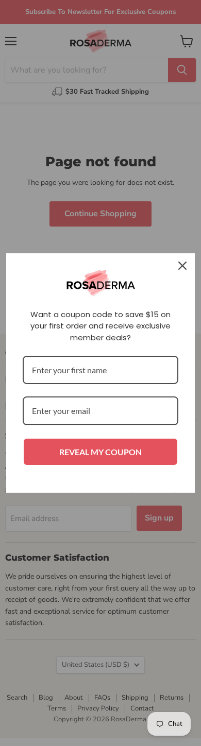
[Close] (182, 265)
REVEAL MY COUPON (100, 452)
